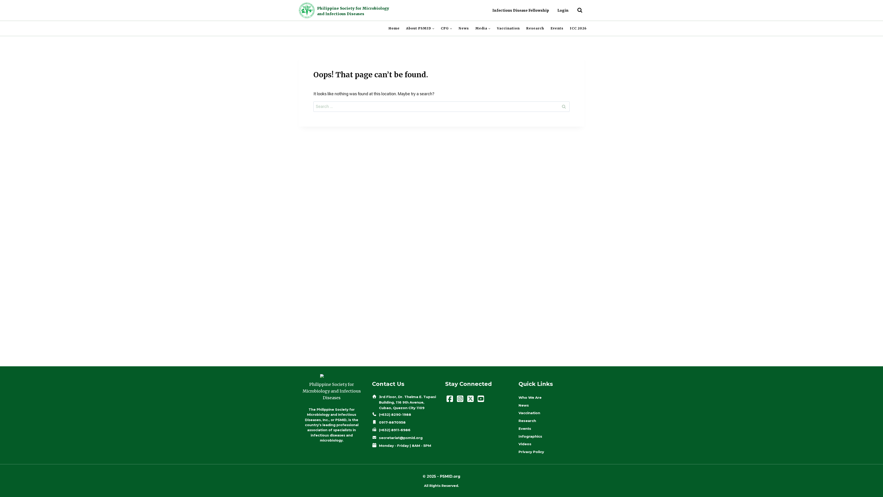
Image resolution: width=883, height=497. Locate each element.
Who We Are (530, 397)
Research (535, 28)
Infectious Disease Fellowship (520, 10)
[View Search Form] (579, 10)
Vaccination (508, 28)
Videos (525, 444)
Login (563, 10)
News (464, 28)
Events (556, 28)
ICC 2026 (578, 28)
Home (394, 28)
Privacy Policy (531, 452)
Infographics (530, 436)
